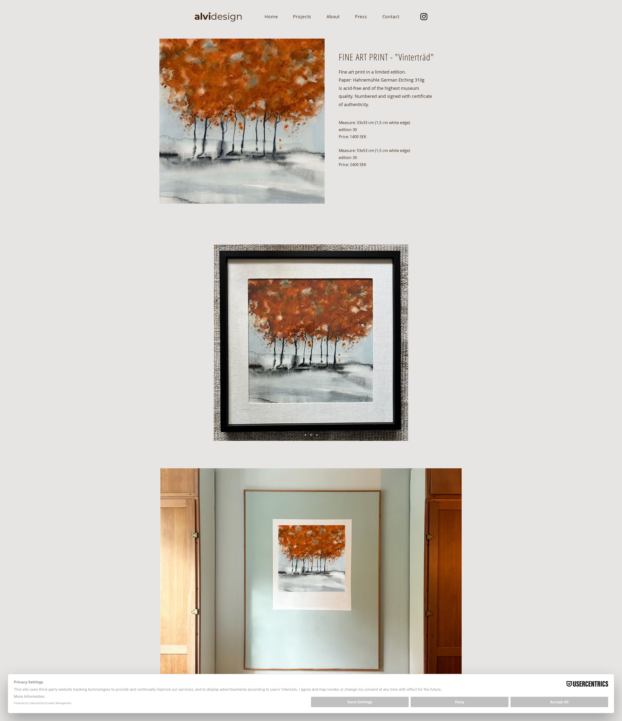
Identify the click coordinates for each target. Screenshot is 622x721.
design (218, 16)
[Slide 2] (311, 435)
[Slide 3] (317, 435)
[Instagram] (424, 16)
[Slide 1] (305, 435)
